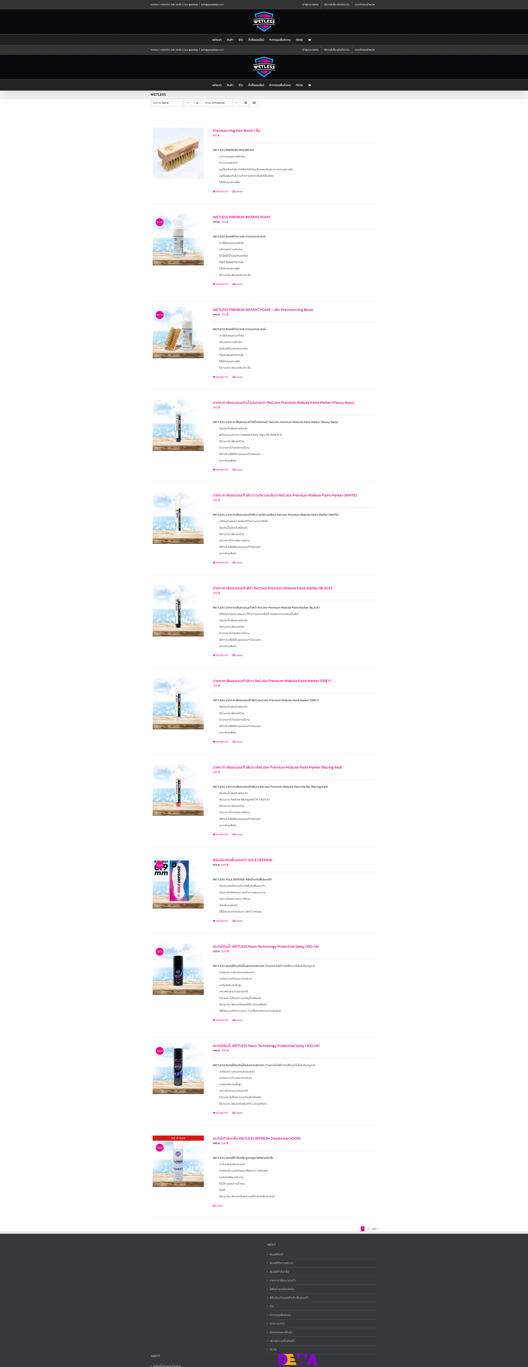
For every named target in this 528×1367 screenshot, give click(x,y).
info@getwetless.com (212, 4)
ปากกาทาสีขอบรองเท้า (283, 1280)
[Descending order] (197, 103)
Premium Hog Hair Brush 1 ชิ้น (236, 130)
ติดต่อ (273, 1349)
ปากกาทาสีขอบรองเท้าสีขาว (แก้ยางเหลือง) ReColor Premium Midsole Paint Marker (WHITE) (285, 495)
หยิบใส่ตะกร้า (222, 191)
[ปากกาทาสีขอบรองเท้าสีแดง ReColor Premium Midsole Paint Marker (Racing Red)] (178, 790)
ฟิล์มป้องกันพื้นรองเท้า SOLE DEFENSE (242, 860)
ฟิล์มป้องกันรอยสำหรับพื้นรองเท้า (289, 1298)
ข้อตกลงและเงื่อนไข (281, 1332)
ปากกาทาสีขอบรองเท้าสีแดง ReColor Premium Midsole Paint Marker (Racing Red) (277, 767)
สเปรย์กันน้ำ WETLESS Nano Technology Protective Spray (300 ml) (266, 1045)
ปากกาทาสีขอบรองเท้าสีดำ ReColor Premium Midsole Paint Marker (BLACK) (272, 588)
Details (239, 191)
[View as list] (254, 103)
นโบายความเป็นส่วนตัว (282, 1341)
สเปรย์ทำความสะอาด (281, 1263)
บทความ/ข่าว (277, 1323)
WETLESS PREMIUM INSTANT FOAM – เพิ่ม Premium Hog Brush (263, 309)
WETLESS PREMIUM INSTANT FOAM (241, 217)
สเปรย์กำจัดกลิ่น (279, 1272)
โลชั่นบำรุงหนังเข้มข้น (282, 1289)
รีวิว (272, 1306)
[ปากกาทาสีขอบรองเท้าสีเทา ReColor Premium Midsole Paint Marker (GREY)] (178, 703)
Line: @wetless (190, 4)
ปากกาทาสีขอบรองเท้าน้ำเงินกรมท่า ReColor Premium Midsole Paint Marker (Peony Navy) (284, 402)
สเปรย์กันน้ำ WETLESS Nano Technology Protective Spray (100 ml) (266, 946)
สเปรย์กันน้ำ (276, 1254)
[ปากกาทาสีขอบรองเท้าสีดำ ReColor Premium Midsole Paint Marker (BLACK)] (178, 610)
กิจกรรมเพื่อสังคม (280, 1315)
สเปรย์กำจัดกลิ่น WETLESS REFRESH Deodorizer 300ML (257, 1138)
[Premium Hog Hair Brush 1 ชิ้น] (178, 153)
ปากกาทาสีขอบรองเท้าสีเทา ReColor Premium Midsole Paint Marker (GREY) (272, 681)
